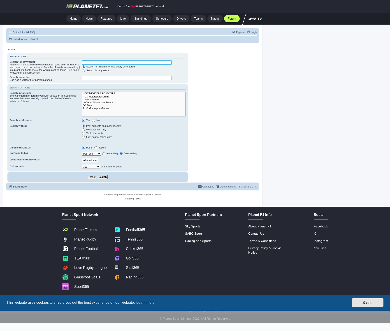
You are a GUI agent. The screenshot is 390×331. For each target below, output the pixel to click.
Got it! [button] (368, 302)
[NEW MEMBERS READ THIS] (133, 93)
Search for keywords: (22, 61)
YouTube (320, 248)
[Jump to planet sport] (142, 6)
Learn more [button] (145, 302)
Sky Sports (192, 226)
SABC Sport (193, 233)
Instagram (321, 241)
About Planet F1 (259, 226)
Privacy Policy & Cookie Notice (265, 250)
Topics (102, 147)
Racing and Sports (198, 241)
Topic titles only (94, 133)
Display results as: (21, 147)
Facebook (321, 226)
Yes (88, 120)
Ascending (112, 153)
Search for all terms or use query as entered (110, 66)
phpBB (120, 194)
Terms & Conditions (262, 241)
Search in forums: (20, 93)
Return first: (17, 166)
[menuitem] (30, 32)
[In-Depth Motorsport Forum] (133, 102)
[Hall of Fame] (133, 99)
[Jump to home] (87, 6)
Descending (130, 153)
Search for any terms (97, 70)
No (98, 120)
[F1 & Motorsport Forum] (133, 96)
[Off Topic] (133, 105)
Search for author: (20, 77)
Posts (89, 147)
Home (73, 18)
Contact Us (256, 233)
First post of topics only (99, 137)
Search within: (18, 126)
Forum (232, 18)
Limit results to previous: (25, 159)
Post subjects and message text (103, 126)
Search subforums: (21, 120)
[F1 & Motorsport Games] (133, 108)
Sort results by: (19, 153)
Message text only (96, 129)
